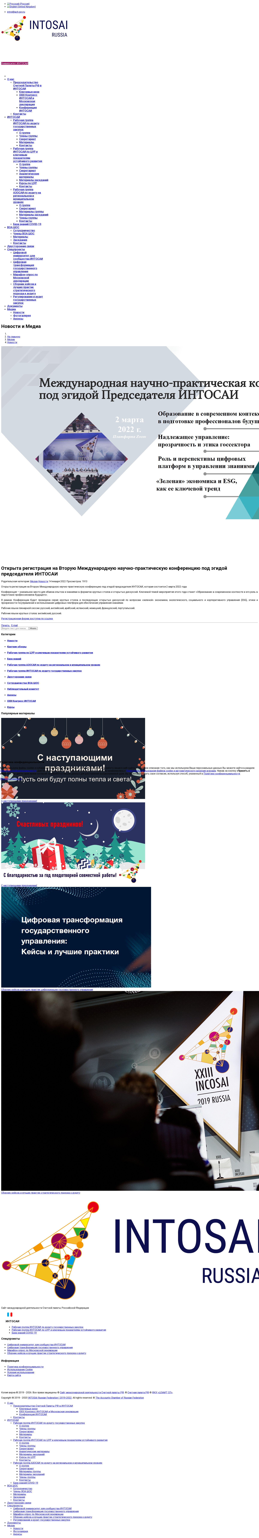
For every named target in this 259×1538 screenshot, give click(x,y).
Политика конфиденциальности (18, 770)
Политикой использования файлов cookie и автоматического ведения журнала (171, 770)
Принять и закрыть (11, 778)
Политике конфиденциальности (222, 773)
